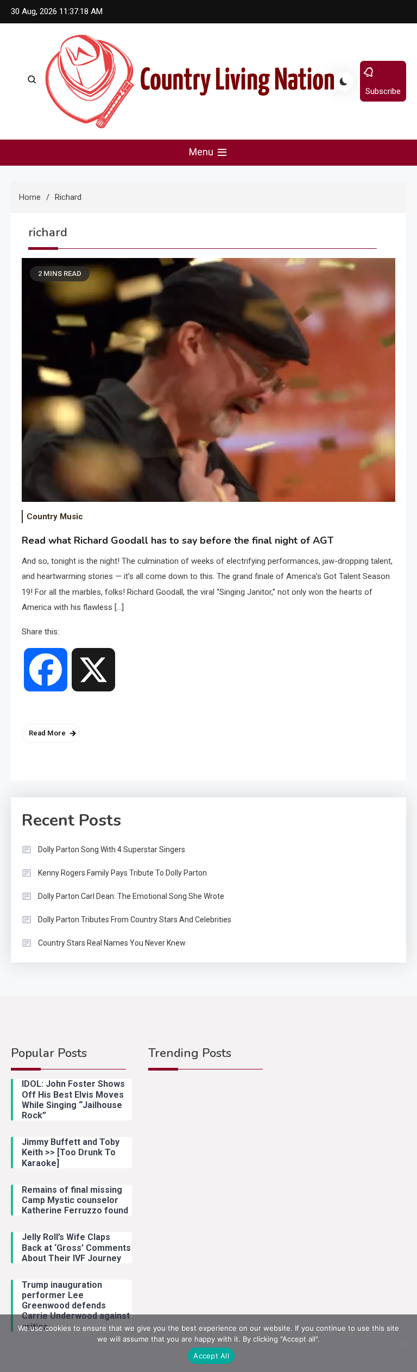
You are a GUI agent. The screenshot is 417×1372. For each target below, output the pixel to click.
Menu (202, 152)
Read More (47, 733)
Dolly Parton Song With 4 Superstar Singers (111, 849)
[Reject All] (403, 1343)
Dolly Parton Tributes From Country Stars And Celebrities (134, 919)
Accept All (211, 1355)
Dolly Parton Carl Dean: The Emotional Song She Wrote (131, 896)
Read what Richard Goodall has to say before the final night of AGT (177, 540)
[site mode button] (343, 81)
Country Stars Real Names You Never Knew (112, 943)
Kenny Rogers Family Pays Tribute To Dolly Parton (122, 872)
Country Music (55, 516)
